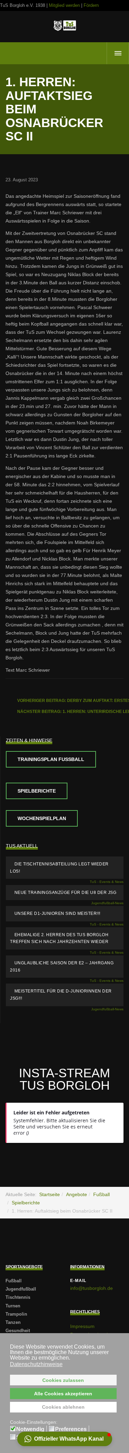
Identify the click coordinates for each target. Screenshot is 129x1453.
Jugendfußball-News (107, 903)
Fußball (101, 1194)
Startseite (49, 1194)
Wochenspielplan (42, 818)
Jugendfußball (21, 1289)
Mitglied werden (64, 5)
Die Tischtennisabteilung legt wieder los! (59, 868)
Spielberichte (37, 791)
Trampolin (16, 1314)
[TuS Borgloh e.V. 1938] (64, 26)
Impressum (82, 1326)
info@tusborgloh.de (91, 1288)
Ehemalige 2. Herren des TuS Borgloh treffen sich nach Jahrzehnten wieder (59, 938)
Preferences (71, 1429)
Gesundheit (18, 1330)
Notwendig (30, 1429)
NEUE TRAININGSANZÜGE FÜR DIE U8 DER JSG (65, 892)
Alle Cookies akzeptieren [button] (63, 1393)
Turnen (13, 1305)
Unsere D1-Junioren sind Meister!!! (57, 913)
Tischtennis (18, 1297)
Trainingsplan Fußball (51, 759)
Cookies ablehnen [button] (63, 1407)
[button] (64, 1439)
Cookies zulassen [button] (63, 1380)
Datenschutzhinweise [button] (36, 1364)
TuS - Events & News (106, 882)
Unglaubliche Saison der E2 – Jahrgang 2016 (62, 967)
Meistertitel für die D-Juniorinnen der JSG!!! (61, 995)
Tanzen (13, 1322)
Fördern (91, 5)
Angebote (76, 1194)
